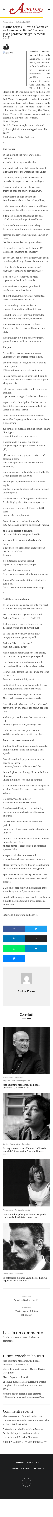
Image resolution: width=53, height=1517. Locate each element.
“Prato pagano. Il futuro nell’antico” (26, 1311)
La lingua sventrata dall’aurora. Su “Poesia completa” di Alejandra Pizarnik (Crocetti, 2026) (24, 1151)
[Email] (36, 938)
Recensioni (19, 1077)
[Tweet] (36, 929)
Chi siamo (19, 1462)
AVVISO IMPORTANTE (36, 1442)
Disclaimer (38, 1468)
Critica (5, 1144)
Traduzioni (19, 1273)
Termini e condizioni (19, 1468)
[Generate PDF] (6, 47)
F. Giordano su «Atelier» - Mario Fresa (21, 1429)
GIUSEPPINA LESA (12, 1442)
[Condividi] (14, 929)
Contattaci (33, 1462)
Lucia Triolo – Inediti (16, 1424)
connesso (20, 1337)
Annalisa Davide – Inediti (26, 1298)
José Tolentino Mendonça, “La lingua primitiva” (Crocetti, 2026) (21, 1086)
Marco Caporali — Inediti (15, 1377)
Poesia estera (8, 22)
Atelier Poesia (26, 991)
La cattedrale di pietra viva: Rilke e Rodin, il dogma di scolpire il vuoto (25, 1279)
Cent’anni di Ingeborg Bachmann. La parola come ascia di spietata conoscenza (24, 1215)
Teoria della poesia (22, 1210)
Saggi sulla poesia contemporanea (16, 1080)
